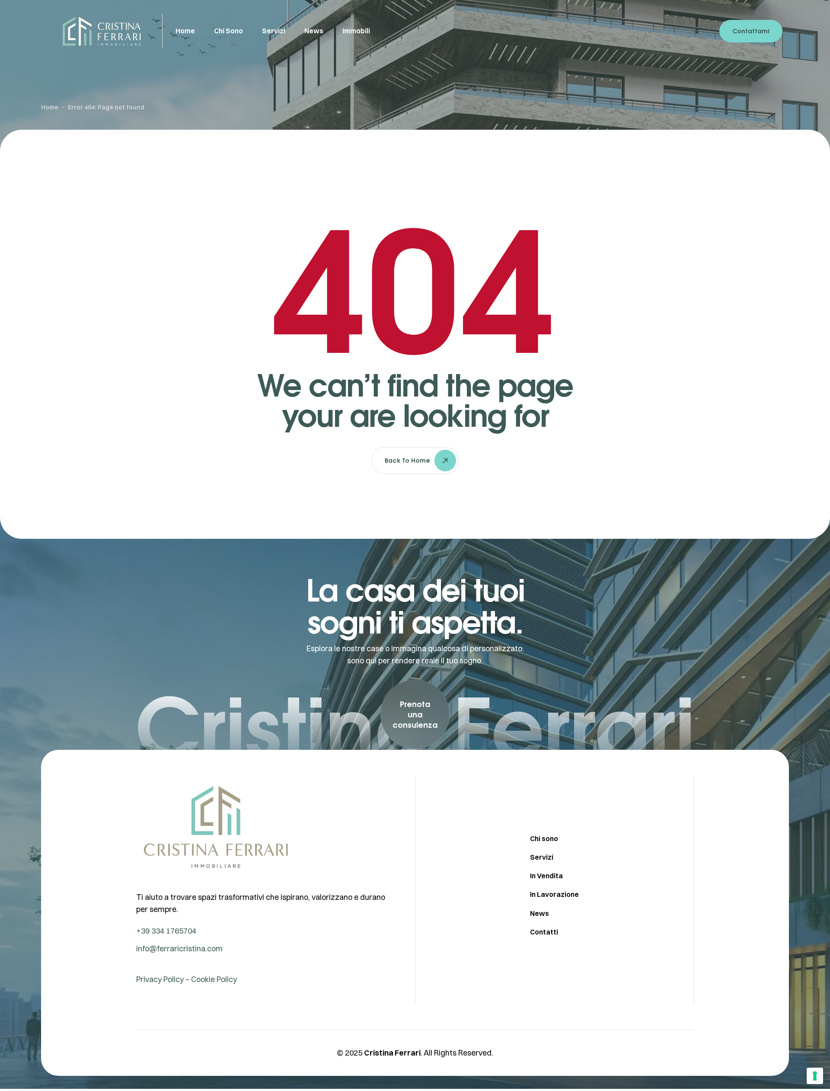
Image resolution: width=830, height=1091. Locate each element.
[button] (415, 714)
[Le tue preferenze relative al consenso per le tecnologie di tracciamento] (815, 1076)
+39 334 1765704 (166, 931)
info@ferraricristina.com (179, 948)
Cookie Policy (214, 979)
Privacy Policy (160, 979)
